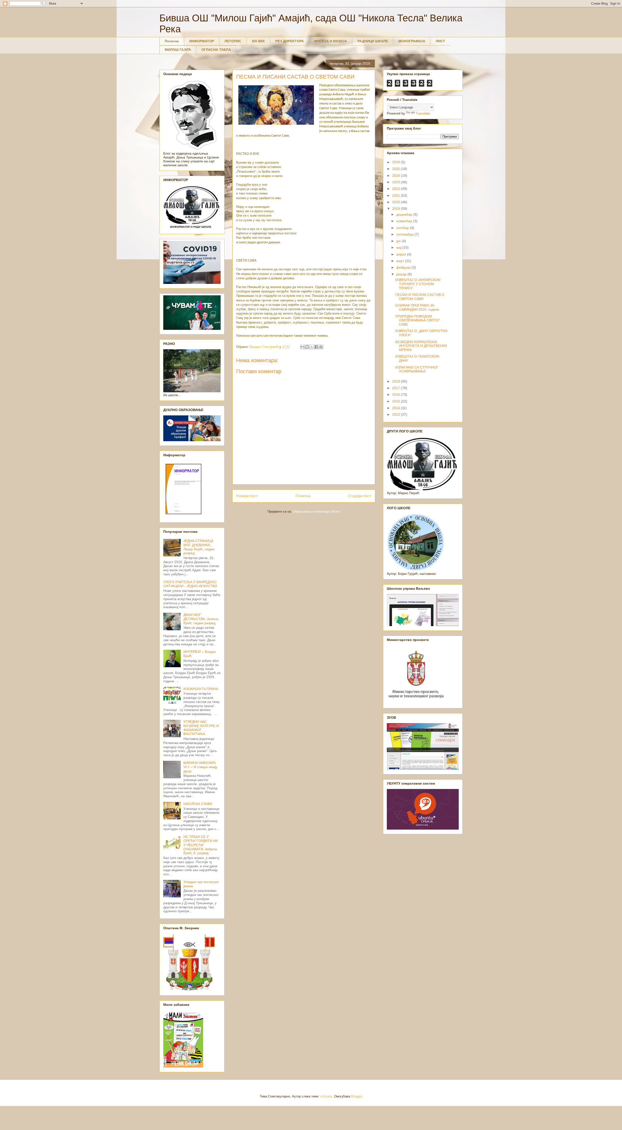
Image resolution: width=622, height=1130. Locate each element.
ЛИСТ (440, 41)
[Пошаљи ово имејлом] (302, 346)
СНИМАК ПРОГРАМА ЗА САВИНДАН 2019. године (417, 307)
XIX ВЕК (258, 41)
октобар (403, 228)
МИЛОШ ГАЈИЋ (178, 50)
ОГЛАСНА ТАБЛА (216, 50)
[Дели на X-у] (311, 346)
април (401, 254)
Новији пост (247, 496)
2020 (396, 202)
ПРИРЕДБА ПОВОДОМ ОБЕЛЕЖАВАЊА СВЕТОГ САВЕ (417, 320)
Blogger (356, 1096)
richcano (326, 1096)
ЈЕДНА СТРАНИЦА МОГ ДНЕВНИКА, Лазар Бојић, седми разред (199, 547)
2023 (396, 182)
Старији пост (359, 496)
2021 (396, 195)
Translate (423, 113)
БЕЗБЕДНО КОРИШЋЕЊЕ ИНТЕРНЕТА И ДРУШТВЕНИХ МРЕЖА (421, 346)
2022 (396, 189)
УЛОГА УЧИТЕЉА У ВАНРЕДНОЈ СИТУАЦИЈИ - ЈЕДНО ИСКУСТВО (190, 584)
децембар (404, 214)
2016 (396, 394)
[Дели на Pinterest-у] (321, 346)
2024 (396, 175)
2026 (396, 162)
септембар (405, 234)
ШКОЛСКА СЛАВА (197, 804)
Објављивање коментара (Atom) (316, 511)
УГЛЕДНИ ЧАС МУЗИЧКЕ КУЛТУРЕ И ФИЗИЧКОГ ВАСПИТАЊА (201, 728)
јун (399, 241)
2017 (396, 388)
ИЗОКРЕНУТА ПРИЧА (200, 689)
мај (399, 247)
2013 (396, 414)
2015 (396, 401)
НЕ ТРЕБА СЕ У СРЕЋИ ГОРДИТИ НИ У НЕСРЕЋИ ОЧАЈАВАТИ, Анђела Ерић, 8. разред (200, 845)
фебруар (404, 267)
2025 (396, 169)
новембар (404, 221)
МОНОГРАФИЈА (411, 41)
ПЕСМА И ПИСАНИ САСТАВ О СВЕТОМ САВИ (419, 297)
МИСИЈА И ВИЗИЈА (330, 41)
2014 (396, 408)
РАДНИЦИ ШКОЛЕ (372, 41)
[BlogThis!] (307, 346)
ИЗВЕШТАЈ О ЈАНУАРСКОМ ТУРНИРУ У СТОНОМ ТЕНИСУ (418, 284)
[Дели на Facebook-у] (316, 346)
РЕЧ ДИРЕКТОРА (289, 41)
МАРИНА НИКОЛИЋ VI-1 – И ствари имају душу (200, 767)
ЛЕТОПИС (233, 41)
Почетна (172, 41)
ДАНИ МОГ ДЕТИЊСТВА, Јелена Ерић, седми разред (200, 619)
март (400, 261)
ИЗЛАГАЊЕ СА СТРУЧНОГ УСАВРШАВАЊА (416, 369)
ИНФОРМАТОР (201, 41)
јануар (401, 274)
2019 (396, 208)
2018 (396, 381)
